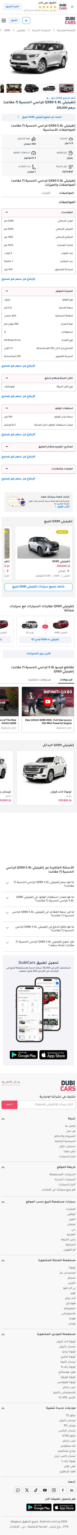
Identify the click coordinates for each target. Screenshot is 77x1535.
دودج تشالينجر (67, 1451)
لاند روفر (70, 1298)
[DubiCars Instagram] (54, 1490)
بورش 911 (70, 1425)
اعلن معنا (70, 1151)
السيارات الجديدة (65, 1179)
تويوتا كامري (68, 1357)
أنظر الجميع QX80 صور (63, 98)
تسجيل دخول (67, 1146)
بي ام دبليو (69, 1288)
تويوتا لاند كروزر (61, 792)
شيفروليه (70, 1308)
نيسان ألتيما (68, 1362)
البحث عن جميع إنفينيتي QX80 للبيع (41, 117)
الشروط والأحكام (65, 1136)
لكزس (72, 1283)
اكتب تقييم (63, 507)
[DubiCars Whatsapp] (18, 1490)
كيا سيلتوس (68, 1446)
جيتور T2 (71, 1415)
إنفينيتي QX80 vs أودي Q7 (45, 639)
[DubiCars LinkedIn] (72, 1490)
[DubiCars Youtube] (45, 1490)
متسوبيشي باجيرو (64, 1392)
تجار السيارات (67, 1156)
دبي (73, 1229)
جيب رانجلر (69, 1387)
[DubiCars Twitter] (27, 1490)
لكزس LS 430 (67, 1397)
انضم (9, 1104)
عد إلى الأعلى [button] (12, 1082)
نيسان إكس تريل (65, 1456)
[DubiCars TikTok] (36, 1490)
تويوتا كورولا (68, 1377)
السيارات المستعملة (63, 1174)
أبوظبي (71, 1214)
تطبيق (14, 20)
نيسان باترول (67, 1346)
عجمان (71, 1224)
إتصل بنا (70, 1126)
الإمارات (71, 1209)
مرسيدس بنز (68, 1273)
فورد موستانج (67, 1372)
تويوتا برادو (69, 1352)
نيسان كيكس (67, 1431)
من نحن (71, 1131)
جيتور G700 (69, 1436)
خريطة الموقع (66, 1167)
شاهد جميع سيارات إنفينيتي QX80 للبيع (38, 587)
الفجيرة (71, 1234)
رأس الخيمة (68, 1239)
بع (26, 20)
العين (72, 1219)
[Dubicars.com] (68, 1086)
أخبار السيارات (67, 1184)
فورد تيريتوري (68, 1471)
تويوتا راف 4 (68, 1367)
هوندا (72, 1318)
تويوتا (72, 1268)
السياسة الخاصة (65, 1141)
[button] (72, 7)
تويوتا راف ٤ (68, 1461)
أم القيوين (70, 1250)
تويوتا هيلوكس (66, 1382)
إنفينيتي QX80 (61, 561)
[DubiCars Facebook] (63, 1490)
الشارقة (71, 1245)
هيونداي (71, 1303)
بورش (72, 1324)
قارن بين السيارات (38, 653)
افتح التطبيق (12, 7)
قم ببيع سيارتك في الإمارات (58, 1190)
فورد (73, 1293)
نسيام (72, 1278)
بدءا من (69, 796)
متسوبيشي (68, 1313)
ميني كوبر (70, 1466)
